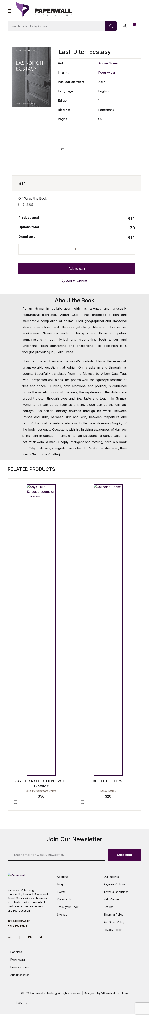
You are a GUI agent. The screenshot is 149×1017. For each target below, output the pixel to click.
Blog (60, 884)
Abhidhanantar (19, 974)
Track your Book (68, 907)
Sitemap (62, 914)
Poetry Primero (20, 967)
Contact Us (64, 899)
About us (62, 876)
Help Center (111, 899)
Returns (108, 907)
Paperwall (16, 952)
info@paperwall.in (19, 920)
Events (61, 891)
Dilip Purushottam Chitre (41, 790)
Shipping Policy (113, 914)
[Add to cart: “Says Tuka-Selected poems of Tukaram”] (15, 802)
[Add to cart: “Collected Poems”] (82, 802)
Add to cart (76, 268)
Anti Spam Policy (114, 922)
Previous (12, 644)
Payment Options (114, 884)
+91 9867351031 (18, 925)
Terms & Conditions (116, 891)
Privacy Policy (113, 929)
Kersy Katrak (108, 790)
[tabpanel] (31, 77)
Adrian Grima (108, 63)
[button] (9, 11)
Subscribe (124, 855)
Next (137, 644)
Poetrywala (106, 72)
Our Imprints (111, 876)
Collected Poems (108, 781)
